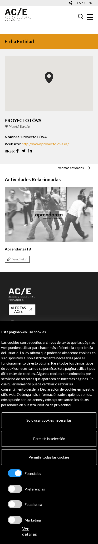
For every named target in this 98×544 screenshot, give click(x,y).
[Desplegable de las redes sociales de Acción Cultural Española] (70, 3)
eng (90, 2)
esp (80, 2)
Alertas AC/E (18, 309)
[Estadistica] (15, 504)
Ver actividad (19, 259)
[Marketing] (15, 520)
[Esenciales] (15, 473)
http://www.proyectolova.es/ (45, 144)
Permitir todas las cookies (49, 457)
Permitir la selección (49, 439)
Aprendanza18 (18, 249)
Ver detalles (29, 531)
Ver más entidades (71, 168)
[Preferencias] (15, 489)
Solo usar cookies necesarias (49, 420)
